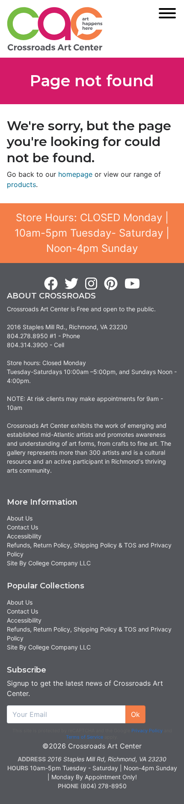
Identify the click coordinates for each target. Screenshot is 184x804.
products (21, 184)
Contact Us (22, 527)
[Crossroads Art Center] (55, 29)
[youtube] (132, 284)
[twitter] (71, 284)
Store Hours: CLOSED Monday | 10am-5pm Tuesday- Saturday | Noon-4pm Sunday (92, 232)
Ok (135, 714)
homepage (75, 174)
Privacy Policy (147, 731)
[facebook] (51, 284)
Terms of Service (84, 737)
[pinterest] (111, 284)
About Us (20, 518)
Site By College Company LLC (49, 563)
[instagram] (91, 284)
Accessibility (24, 536)
